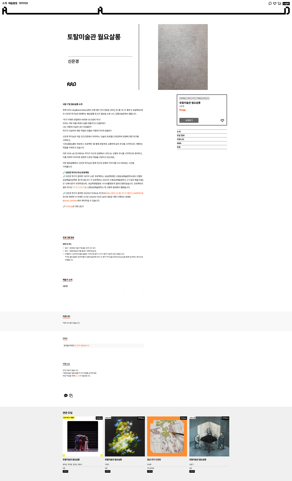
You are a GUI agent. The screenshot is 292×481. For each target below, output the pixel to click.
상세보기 (189, 120)
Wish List (275, 3)
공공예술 (182, 98)
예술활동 (12, 3)
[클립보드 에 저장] (70, 395)
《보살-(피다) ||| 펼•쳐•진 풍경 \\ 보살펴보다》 (124, 193)
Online (99, 418)
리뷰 (179, 147)
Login (286, 3)
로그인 (77, 376)
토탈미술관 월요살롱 (71, 459)
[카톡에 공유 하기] (65, 395)
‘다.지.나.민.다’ (79, 187)
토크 (207, 98)
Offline (141, 418)
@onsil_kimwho (70, 200)
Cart (279, 3)
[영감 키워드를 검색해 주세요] (254, 3)
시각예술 (198, 98)
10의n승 (69, 206)
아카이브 (23, 3)
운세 (203, 98)
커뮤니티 (180, 139)
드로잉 (188, 98)
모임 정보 (181, 135)
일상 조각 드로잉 (154, 459)
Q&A (179, 143)
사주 (193, 98)
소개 (4, 3)
